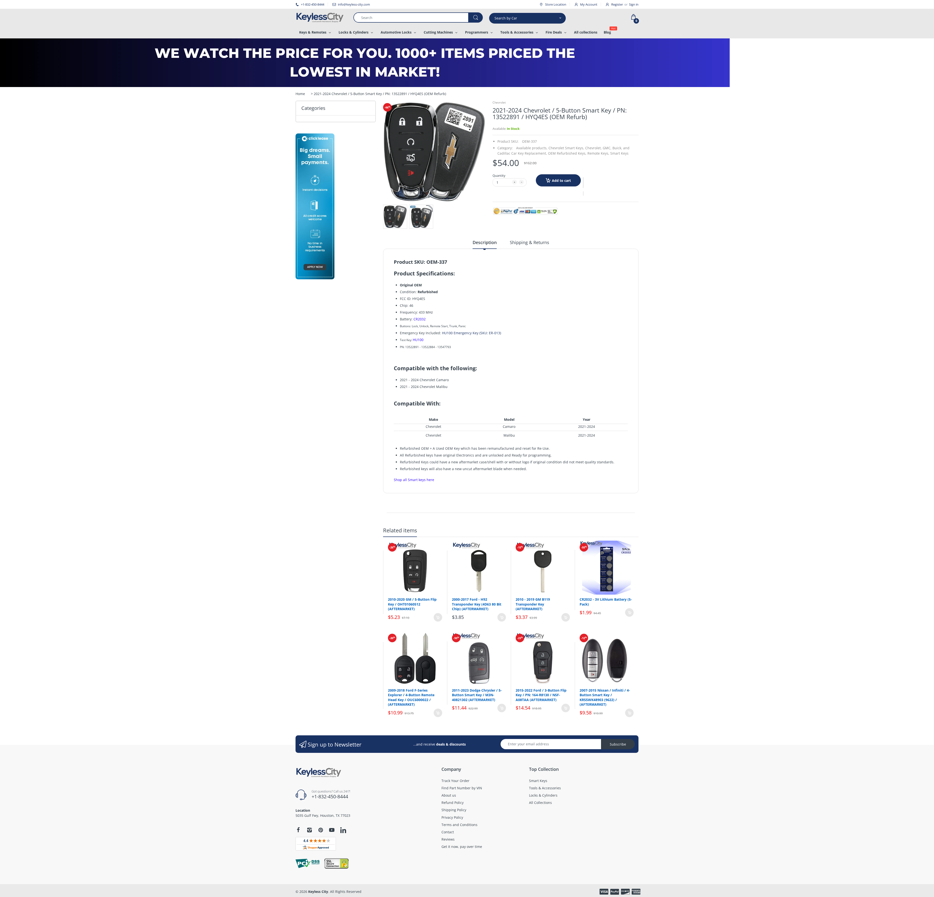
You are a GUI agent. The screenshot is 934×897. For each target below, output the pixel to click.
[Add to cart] (438, 617)
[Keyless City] (321, 17)
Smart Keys (619, 153)
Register (617, 4)
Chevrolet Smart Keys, (566, 148)
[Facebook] (298, 830)
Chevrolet (499, 102)
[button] (583, 182)
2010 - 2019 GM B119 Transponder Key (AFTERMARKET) (533, 604)
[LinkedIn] (343, 831)
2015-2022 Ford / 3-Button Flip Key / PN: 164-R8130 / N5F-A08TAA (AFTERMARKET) (541, 695)
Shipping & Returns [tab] (529, 242)
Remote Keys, (598, 153)
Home (300, 93)
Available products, (532, 148)
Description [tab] (485, 242)
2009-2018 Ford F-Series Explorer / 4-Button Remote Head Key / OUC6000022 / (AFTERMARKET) (411, 697)
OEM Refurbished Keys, (567, 153)
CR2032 (419, 319)
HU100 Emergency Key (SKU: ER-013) (471, 333)
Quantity (499, 175)
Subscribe (618, 744)
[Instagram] (309, 830)
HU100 (418, 339)
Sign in (633, 4)
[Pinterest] (320, 830)
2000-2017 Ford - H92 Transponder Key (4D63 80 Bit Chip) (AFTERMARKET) (476, 604)
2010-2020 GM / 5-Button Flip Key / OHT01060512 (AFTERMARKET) (412, 604)
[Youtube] (331, 830)
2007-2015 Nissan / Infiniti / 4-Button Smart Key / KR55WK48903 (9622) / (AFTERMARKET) (605, 697)
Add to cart (561, 180)
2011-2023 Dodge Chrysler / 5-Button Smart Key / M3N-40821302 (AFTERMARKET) (477, 695)
